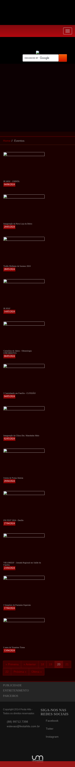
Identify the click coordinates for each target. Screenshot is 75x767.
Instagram (52, 736)
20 (58, 664)
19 (50, 664)
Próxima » (20, 671)
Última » (36, 671)
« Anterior (30, 664)
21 (67, 664)
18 (42, 664)
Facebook (52, 720)
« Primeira (12, 664)
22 (7, 671)
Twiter (49, 728)
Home (7, 140)
